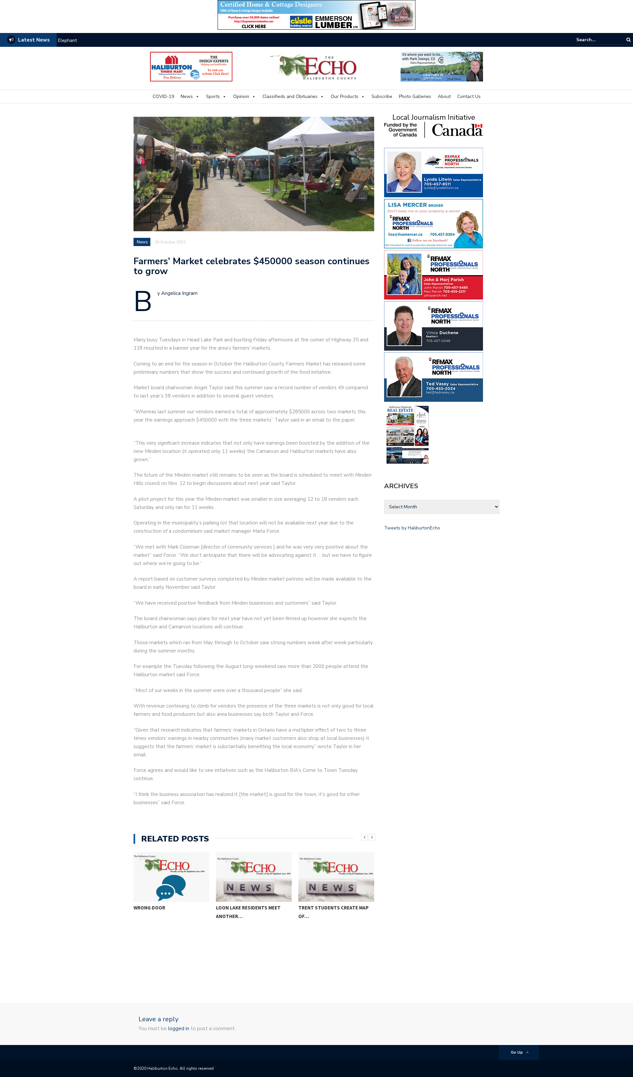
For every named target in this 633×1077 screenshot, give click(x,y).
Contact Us (469, 96)
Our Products (344, 96)
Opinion (241, 96)
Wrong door (149, 907)
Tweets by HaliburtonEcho (412, 528)
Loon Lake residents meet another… (248, 911)
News (187, 96)
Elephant (67, 40)
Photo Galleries (415, 96)
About (444, 96)
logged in (178, 1028)
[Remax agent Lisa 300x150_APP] (433, 223)
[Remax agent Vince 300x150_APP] (433, 325)
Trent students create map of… (333, 911)
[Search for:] (596, 39)
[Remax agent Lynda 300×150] (433, 172)
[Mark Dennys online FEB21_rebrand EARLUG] (442, 66)
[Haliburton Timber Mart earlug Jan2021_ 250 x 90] (191, 66)
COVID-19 (163, 96)
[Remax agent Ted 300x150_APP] (433, 376)
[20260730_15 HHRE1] (408, 434)
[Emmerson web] (316, 14)
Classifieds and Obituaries (289, 96)
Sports (213, 96)
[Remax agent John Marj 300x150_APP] (433, 274)
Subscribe (382, 96)
